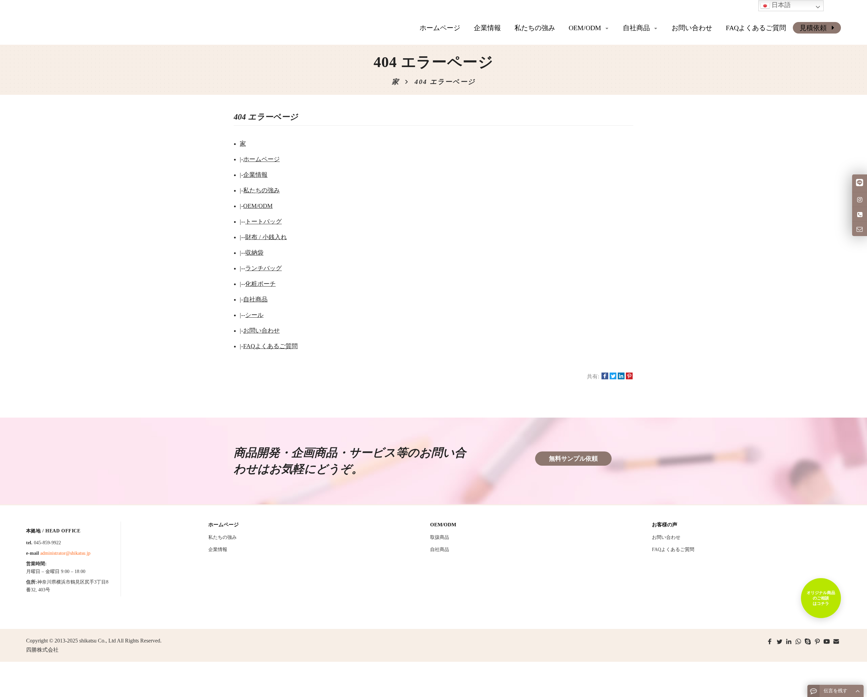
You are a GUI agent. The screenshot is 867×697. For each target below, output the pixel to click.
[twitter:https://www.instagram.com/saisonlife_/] (859, 199)
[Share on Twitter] (613, 377)
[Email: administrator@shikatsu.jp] (859, 229)
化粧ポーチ (260, 283)
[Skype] (807, 641)
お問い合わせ (261, 330)
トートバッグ (263, 221)
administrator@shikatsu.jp (65, 553)
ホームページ (440, 27)
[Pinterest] (817, 641)
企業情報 (255, 174)
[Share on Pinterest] (629, 377)
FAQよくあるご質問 (270, 346)
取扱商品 (439, 537)
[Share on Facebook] (605, 377)
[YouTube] (826, 641)
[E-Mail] (836, 641)
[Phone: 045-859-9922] (859, 214)
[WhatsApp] (798, 641)
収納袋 (254, 252)
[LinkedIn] (789, 641)
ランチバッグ (263, 268)
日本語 (780, 4)
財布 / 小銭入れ (266, 237)
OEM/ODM (258, 206)
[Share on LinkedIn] (621, 377)
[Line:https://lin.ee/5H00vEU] (859, 183)
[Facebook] (770, 641)
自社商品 (255, 299)
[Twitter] (779, 641)
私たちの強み (261, 190)
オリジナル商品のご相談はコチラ (821, 598)
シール (254, 315)
